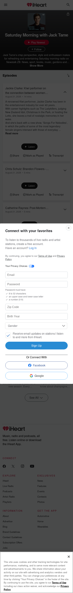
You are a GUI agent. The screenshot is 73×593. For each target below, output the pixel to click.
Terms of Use (45, 255)
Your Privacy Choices (16, 266)
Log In (33, 248)
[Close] (69, 557)
